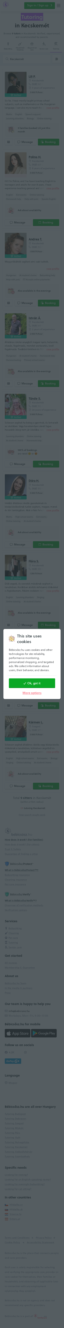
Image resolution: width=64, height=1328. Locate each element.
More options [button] (32, 693)
